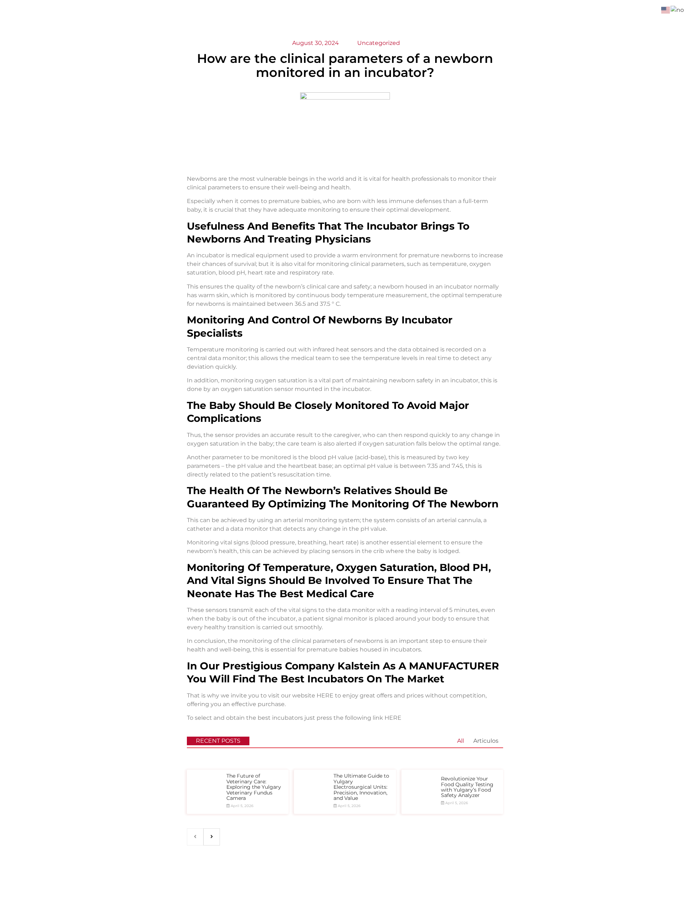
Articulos (485, 740)
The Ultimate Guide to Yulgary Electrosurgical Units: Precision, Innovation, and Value (361, 787)
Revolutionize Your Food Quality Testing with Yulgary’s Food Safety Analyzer (467, 786)
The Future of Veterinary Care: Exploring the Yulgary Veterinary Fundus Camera (253, 787)
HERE (325, 695)
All (460, 740)
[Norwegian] (678, 9)
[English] (666, 9)
